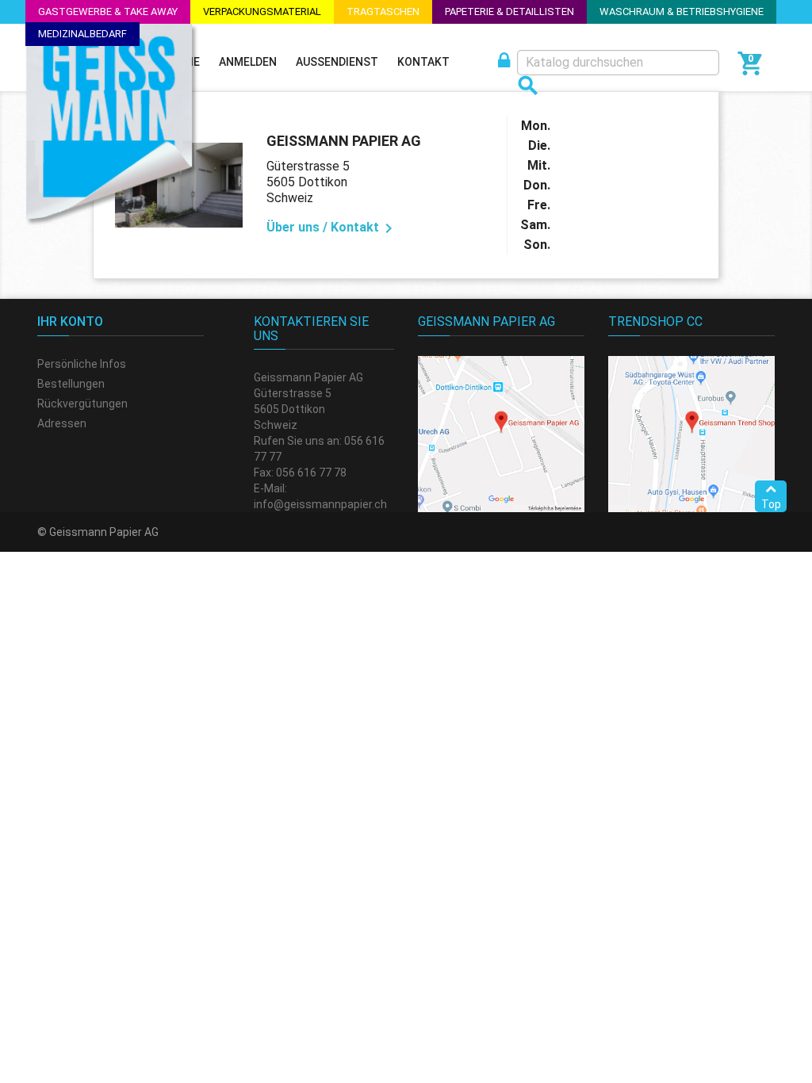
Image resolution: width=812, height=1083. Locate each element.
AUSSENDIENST (337, 61)
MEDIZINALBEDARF (82, 34)
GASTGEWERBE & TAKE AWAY (108, 11)
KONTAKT (423, 61)
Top (771, 504)
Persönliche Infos (81, 364)
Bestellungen (71, 383)
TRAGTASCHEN (383, 11)
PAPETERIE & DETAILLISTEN (509, 11)
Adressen (61, 423)
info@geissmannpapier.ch (320, 504)
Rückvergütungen (82, 403)
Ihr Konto (70, 321)
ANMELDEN (248, 61)
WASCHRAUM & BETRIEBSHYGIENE (681, 11)
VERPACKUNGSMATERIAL (262, 11)
